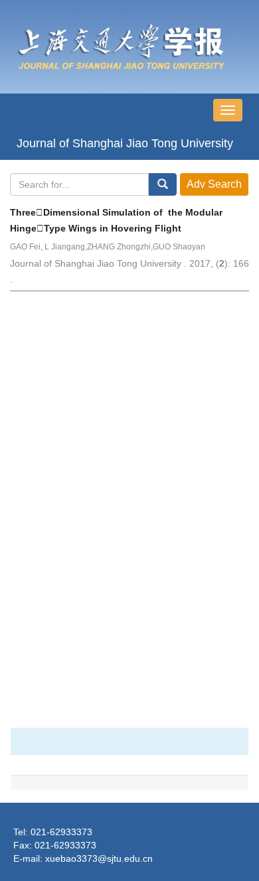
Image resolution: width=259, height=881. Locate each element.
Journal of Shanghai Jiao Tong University (125, 143)
